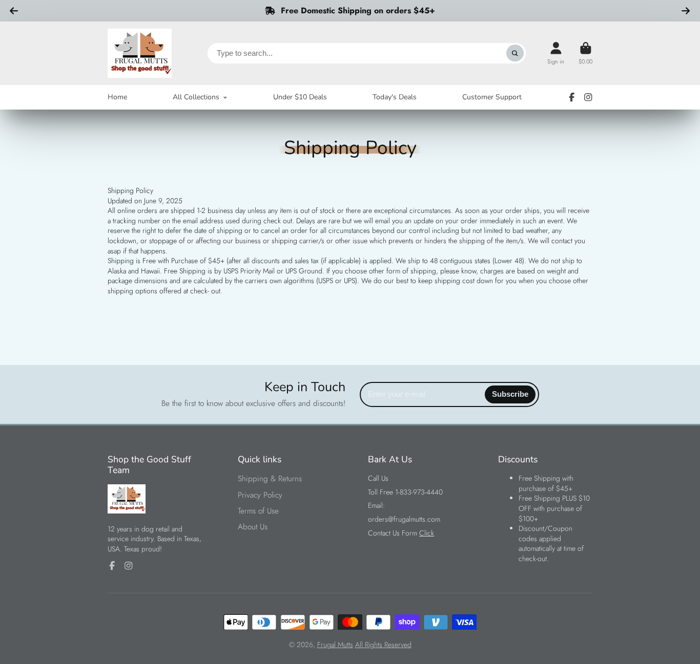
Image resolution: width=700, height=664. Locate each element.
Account (555, 53)
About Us (252, 527)
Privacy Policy (260, 495)
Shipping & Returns (270, 479)
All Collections (196, 97)
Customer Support (492, 97)
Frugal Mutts (335, 644)
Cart (585, 53)
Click (426, 533)
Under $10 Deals (300, 97)
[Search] (515, 53)
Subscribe (510, 394)
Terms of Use (258, 511)
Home (117, 97)
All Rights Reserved (383, 644)
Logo (140, 53)
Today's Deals (395, 97)
